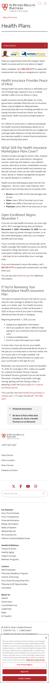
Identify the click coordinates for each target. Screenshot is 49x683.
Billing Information (9, 524)
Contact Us (9, 630)
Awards (4, 598)
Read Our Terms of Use (35, 660)
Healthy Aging (7, 552)
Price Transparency (10, 516)
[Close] (46, 637)
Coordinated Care (9, 605)
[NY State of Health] (24, 56)
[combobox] (24, 493)
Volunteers (6, 587)
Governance (6, 601)
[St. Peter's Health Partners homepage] (18, 12)
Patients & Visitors (9, 470)
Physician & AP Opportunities (14, 584)
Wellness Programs (10, 559)
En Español (6, 616)
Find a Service (7, 465)
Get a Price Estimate (10, 513)
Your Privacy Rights (24, 665)
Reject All (24, 672)
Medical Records (8, 531)
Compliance (25, 630)
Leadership (6, 609)
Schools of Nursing (10, 577)
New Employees (8, 569)
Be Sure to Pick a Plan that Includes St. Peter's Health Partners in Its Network (25, 418)
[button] (46, 2)
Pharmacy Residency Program (14, 573)
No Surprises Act (8, 534)
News (3, 612)
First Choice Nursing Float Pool (15, 580)
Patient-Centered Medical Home (15, 538)
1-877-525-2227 (8, 444)
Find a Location (8, 460)
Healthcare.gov (24, 275)
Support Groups (8, 556)
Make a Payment (8, 527)
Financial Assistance (22, 408)
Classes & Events (8, 548)
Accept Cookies (24, 678)
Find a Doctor (7, 455)
